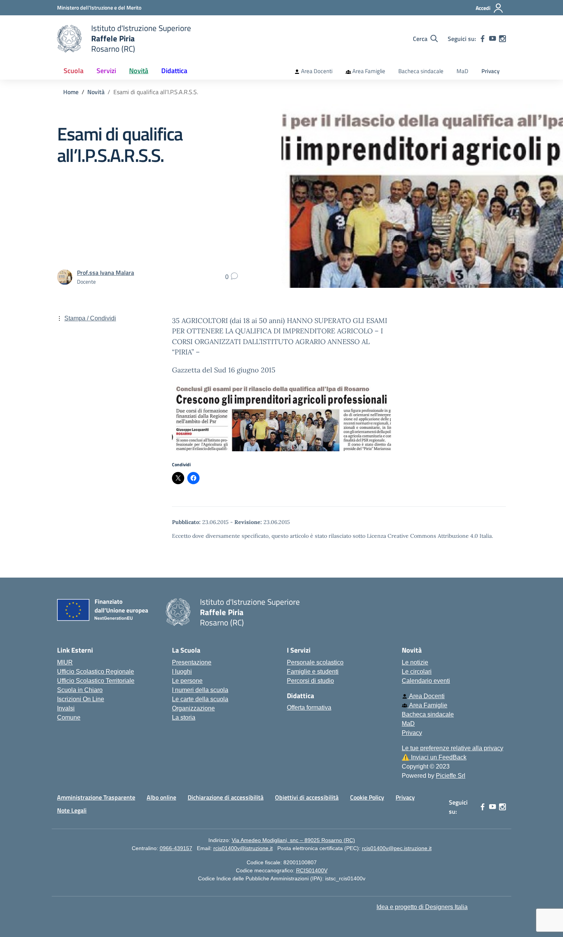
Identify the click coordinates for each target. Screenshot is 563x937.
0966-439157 (176, 848)
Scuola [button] (73, 70)
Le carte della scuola (200, 699)
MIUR (65, 662)
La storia (183, 717)
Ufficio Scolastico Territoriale (95, 680)
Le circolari (417, 671)
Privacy (490, 71)
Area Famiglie (368, 71)
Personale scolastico (315, 662)
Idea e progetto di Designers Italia (422, 907)
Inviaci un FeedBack (434, 757)
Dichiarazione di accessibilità (225, 797)
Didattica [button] (174, 70)
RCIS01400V (311, 870)
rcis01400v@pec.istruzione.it (397, 848)
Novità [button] (138, 70)
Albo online (161, 797)
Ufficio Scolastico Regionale (95, 671)
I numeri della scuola (200, 690)
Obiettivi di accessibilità (307, 797)
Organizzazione (193, 708)
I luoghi (182, 671)
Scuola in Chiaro (80, 690)
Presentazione (191, 662)
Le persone (187, 680)
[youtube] (492, 38)
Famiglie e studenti (313, 671)
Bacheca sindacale (421, 71)
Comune (68, 717)
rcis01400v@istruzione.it (243, 848)
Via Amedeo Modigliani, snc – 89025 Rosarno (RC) (293, 840)
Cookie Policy (367, 797)
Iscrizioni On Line (80, 699)
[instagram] (502, 38)
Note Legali (72, 810)
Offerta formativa (309, 707)
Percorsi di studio (310, 680)
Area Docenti (316, 71)
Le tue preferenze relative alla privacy (452, 748)
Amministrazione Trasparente (96, 797)
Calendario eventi (426, 680)
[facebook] (482, 38)
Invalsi (66, 708)
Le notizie (415, 662)
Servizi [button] (106, 70)
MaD (462, 71)
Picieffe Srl (450, 775)
